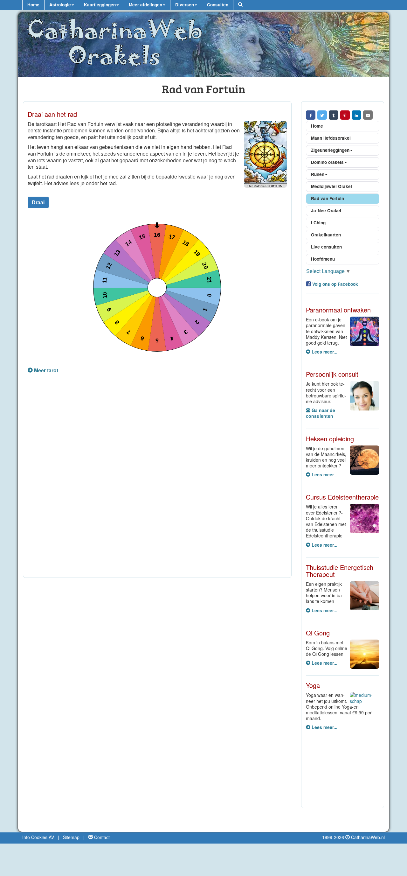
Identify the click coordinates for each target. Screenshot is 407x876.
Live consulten (326, 247)
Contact (101, 837)
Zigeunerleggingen (330, 150)
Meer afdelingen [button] (145, 5)
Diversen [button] (184, 5)
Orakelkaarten (326, 235)
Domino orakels (327, 162)
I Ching (318, 223)
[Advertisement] (157, 489)
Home (33, 5)
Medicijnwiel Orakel (331, 186)
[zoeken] (240, 5)
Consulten (217, 5)
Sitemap (71, 837)
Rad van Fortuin (327, 198)
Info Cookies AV (38, 837)
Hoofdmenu (323, 259)
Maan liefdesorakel (331, 138)
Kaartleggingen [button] (100, 5)
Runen (317, 174)
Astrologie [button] (60, 5)
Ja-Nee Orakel (326, 210)
